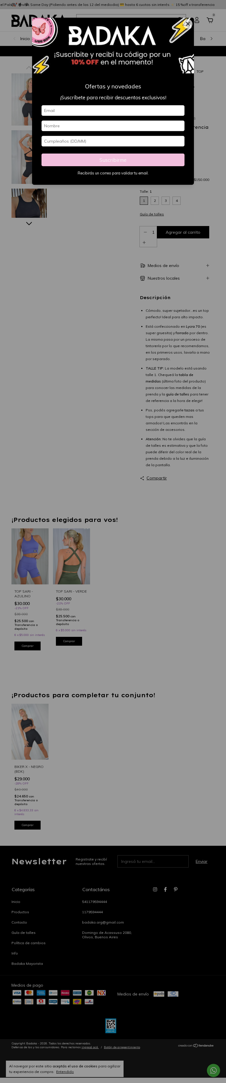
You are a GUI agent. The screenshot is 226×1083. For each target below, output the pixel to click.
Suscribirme (113, 160)
